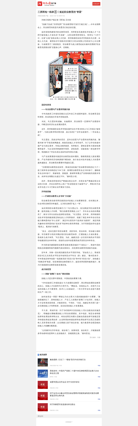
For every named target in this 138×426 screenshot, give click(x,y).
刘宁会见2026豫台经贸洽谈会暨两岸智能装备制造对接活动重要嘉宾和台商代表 (74, 394)
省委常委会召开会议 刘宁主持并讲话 (64, 382)
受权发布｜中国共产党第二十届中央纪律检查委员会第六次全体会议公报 (74, 372)
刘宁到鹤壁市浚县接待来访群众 (62, 404)
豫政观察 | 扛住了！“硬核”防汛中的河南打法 (68, 360)
